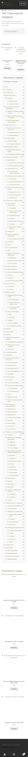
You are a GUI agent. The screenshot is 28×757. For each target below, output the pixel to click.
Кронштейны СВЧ (12, 411)
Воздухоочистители (14, 192)
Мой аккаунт (5, 747)
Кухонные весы (11, 478)
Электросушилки (13, 475)
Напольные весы (11, 508)
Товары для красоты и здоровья (14, 503)
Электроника (9, 547)
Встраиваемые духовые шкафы (15, 154)
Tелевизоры (9, 89)
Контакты (11, 747)
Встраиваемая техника (12, 146)
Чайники (9, 500)
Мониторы (10, 241)
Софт (8, 250)
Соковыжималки (13, 448)
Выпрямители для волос (15, 530)
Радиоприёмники (14, 135)
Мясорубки (10, 487)
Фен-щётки (12, 539)
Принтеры (12, 317)
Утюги (9, 394)
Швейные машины (12, 397)
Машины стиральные (15, 144)
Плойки (11, 533)
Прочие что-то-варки (15, 461)
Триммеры (12, 519)
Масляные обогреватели (15, 181)
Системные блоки (12, 247)
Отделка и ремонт (10, 283)
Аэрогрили (12, 455)
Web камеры (12, 208)
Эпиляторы (12, 524)
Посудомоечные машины (14, 417)
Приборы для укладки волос (14, 527)
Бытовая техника (10, 138)
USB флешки (12, 257)
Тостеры (11, 464)
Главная (5, 10)
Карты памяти (13, 263)
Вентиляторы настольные (16, 165)
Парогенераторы (14, 391)
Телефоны (10, 320)
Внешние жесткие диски (15, 260)
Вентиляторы (11, 160)
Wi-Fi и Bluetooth (14, 299)
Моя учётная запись (4, 754)
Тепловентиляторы (14, 184)
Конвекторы (12, 179)
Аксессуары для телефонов (14, 342)
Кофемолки (12, 445)
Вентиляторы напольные (16, 162)
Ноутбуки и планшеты (11, 269)
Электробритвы (13, 522)
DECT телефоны (13, 323)
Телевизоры (9, 355)
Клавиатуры (10, 231)
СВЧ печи (9, 420)
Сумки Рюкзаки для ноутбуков (15, 280)
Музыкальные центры (15, 132)
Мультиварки (11, 484)
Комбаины (12, 442)
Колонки (11, 218)
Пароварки (12, 458)
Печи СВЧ (8, 329)
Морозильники (11, 414)
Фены (10, 542)
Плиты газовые (10, 331)
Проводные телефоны (15, 326)
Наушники (12, 224)
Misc (7, 86)
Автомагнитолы (13, 104)
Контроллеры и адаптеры (16, 221)
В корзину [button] (7, 68)
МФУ (10, 314)
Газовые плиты (11, 409)
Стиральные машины (11, 352)
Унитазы (11, 289)
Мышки (9, 244)
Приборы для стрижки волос (15, 511)
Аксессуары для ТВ (12, 362)
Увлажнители (13, 197)
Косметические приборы (14, 506)
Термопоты (12, 497)
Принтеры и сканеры (13, 311)
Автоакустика (13, 101)
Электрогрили (13, 472)
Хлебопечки (12, 467)
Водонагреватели (12, 168)
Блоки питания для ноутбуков (15, 272)
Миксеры (9, 481)
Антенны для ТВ (11, 365)
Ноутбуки (10, 275)
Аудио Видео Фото (10, 125)
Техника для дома (12, 141)
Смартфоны (10, 349)
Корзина (21, 753)
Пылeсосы (8, 334)
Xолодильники (9, 92)
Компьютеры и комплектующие (14, 200)
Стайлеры (12, 536)
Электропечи (10, 426)
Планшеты (10, 278)
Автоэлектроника (10, 95)
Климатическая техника (12, 157)
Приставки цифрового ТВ (14, 371)
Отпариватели (13, 388)
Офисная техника (10, 292)
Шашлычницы (13, 469)
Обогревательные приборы (14, 176)
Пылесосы (10, 380)
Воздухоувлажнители (15, 195)
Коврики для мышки (14, 215)
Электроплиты (11, 429)
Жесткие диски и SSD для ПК (16, 239)
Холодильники (11, 423)
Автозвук (9, 98)
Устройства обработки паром (15, 385)
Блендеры (10, 434)
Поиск (14, 754)
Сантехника (10, 286)
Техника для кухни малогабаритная (15, 432)
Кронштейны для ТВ (12, 368)
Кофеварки (12, 494)
